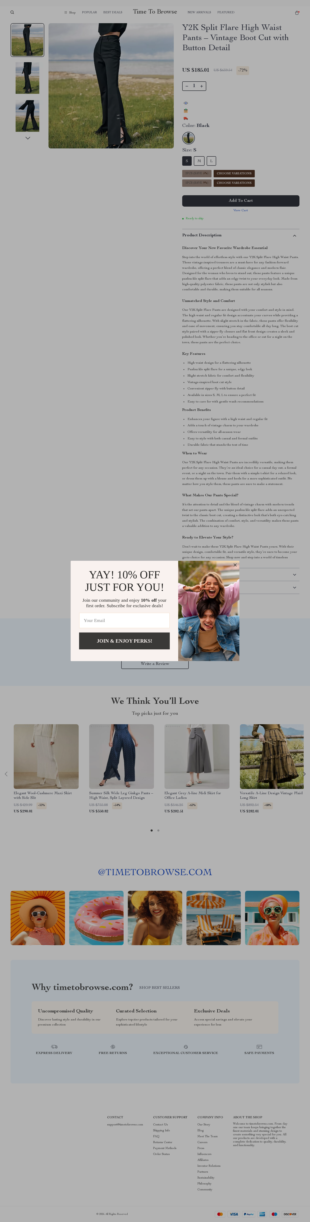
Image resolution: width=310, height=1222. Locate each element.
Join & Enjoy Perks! (124, 641)
